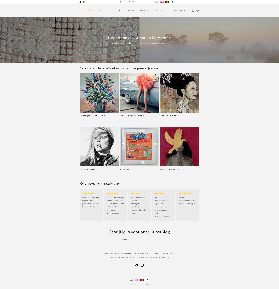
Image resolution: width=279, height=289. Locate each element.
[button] (187, 10)
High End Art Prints (168, 115)
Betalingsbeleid (154, 257)
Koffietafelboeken (87, 169)
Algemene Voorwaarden (123, 253)
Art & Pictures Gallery (142, 284)
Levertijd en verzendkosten (118, 257)
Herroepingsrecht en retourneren (146, 253)
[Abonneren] (156, 239)
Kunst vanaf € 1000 (168, 169)
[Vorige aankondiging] (104, 2)
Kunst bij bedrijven (166, 253)
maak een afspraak (120, 68)
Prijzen (132, 257)
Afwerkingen (108, 253)
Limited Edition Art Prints (131, 115)
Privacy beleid (142, 257)
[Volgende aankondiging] (175, 2)
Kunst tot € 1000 (127, 169)
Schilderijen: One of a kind (91, 115)
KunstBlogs (166, 257)
